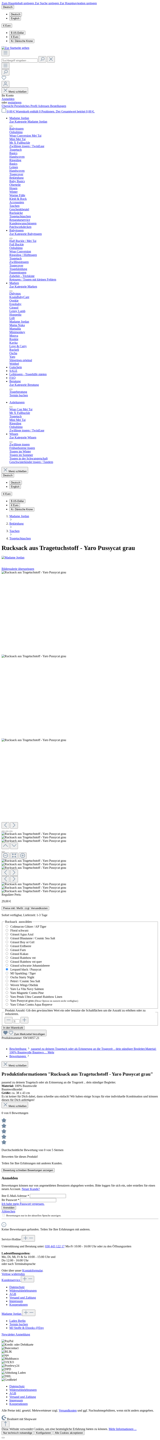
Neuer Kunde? (31, 1189)
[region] (80, 732)
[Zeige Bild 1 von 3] (3, 831)
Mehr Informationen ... (123, 1429)
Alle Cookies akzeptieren (69, 1432)
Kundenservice (11, 1280)
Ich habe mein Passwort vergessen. (23, 1203)
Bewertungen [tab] (18, 1056)
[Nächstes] (14, 825)
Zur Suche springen (47, 3)
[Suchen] (42, 59)
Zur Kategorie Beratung (24, 384)
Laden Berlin (17, 1320)
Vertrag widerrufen (13, 1274)
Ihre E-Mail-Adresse (15, 1195)
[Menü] (5, 53)
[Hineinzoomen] (23, 856)
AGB (12, 1294)
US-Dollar (17, 32)
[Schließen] (3, 851)
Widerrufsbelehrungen (23, 1290)
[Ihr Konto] (5, 84)
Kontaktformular (32, 1270)
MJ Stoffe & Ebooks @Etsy (26, 1327)
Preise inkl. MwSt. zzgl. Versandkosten (25, 908)
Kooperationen (18, 1304)
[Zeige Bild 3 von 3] (10, 831)
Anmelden (8, 99)
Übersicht (8, 106)
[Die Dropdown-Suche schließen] (51, 59)
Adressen (44, 106)
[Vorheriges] (5, 825)
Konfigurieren (43, 1432)
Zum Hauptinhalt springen (18, 3)
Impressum (16, 1301)
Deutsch (15, 14)
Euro (14, 36)
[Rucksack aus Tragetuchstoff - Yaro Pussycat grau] (34, 572)
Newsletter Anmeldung (16, 1334)
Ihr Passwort (10, 1200)
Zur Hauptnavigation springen (78, 3)
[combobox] (20, 60)
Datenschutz (17, 1287)
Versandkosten (68, 1410)
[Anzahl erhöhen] (24, 1020)
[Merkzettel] (4, 79)
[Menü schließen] (10, 126)
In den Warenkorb (13, 1027)
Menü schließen (18, 91)
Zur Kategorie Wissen (22, 437)
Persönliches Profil (26, 106)
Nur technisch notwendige (17, 1432)
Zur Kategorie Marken (23, 286)
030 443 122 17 (55, 1246)
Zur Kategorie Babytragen (25, 234)
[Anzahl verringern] (8, 1020)
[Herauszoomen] (5, 856)
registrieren (14, 102)
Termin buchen (18, 1324)
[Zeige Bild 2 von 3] (7, 831)
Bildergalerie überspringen (18, 568)
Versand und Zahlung (22, 1297)
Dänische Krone (22, 41)
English (15, 18)
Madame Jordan (12, 1313)
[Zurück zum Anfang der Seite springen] (5, 1424)
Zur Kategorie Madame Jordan (28, 121)
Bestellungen (58, 106)
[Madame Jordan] (80, 557)
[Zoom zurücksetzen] (14, 856)
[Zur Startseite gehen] (15, 48)
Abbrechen (8, 1211)
